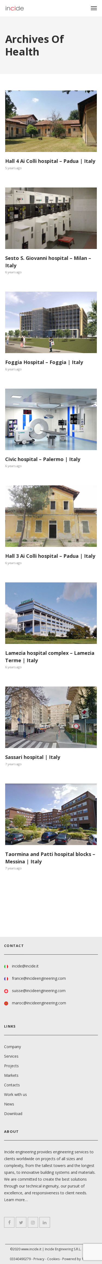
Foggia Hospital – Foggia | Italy (44, 362)
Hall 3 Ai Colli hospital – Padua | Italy (50, 556)
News (9, 1104)
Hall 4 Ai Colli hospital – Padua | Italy (50, 161)
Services (11, 1056)
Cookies (53, 1259)
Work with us (15, 1094)
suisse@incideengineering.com (39, 990)
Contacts (12, 1084)
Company (12, 1046)
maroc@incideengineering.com (39, 1002)
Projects (11, 1065)
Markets (11, 1075)
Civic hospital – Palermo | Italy (42, 459)
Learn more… (16, 1199)
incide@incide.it (25, 966)
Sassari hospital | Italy (32, 757)
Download (13, 1113)
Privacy (38, 1259)
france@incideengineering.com (39, 978)
